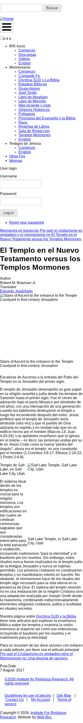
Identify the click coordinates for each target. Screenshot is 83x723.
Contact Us (15, 700)
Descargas (27, 55)
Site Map (63, 695)
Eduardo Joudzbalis (16, 291)
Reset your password (26, 222)
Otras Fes (17, 156)
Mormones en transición (19, 230)
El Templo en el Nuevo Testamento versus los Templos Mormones (40, 237)
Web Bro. (44, 717)
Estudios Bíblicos (32, 84)
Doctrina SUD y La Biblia (38, 80)
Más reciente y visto (34, 105)
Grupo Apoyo (29, 88)
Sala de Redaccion (34, 131)
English (24, 63)
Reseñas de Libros (33, 126)
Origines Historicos (34, 110)
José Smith (27, 93)
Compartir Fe (29, 76)
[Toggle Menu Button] (6, 27)
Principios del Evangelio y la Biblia (46, 118)
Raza (22, 122)
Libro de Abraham (32, 97)
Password (8, 194)
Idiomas (15, 161)
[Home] (7, 19)
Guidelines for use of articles (28, 695)
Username (8, 176)
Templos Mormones (34, 135)
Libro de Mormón (32, 101)
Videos (24, 59)
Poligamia (26, 114)
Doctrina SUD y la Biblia (56, 616)
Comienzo (26, 50)
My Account (40, 700)
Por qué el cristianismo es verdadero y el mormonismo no (41, 233)
